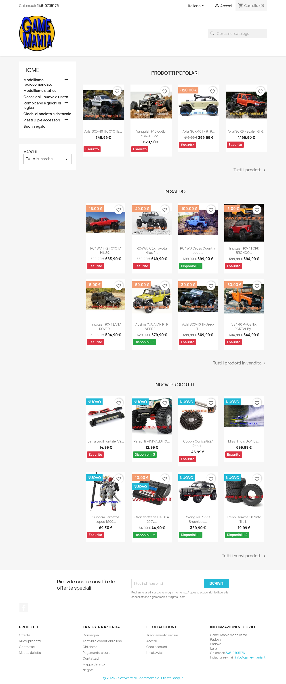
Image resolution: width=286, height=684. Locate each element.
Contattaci (27, 647)
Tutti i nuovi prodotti (244, 556)
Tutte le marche (47, 159)
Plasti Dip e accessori (41, 120)
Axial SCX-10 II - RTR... (199, 131)
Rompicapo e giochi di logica (42, 105)
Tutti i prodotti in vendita (240, 363)
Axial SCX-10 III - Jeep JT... (198, 326)
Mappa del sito (30, 652)
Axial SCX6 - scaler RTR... (246, 131)
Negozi (88, 670)
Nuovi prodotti (30, 641)
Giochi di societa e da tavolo (47, 114)
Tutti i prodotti (250, 170)
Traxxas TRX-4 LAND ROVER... (105, 326)
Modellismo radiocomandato (37, 82)
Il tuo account (161, 627)
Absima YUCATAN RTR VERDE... (151, 326)
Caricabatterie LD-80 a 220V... (152, 519)
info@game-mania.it (250, 657)
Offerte (24, 635)
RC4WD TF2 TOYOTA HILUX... (105, 250)
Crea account (156, 647)
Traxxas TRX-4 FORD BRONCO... (243, 250)
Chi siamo (90, 647)
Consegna (91, 635)
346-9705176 (48, 5)
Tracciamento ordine (162, 635)
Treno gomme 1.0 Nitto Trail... (244, 519)
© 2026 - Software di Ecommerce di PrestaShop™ (143, 678)
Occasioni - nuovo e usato (45, 97)
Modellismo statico (40, 90)
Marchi (30, 152)
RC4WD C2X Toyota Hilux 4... (152, 250)
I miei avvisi (154, 652)
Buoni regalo (34, 126)
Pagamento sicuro (97, 652)
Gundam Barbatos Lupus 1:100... (106, 519)
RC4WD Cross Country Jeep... (198, 250)
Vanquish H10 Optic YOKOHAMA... (151, 133)
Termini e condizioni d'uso (102, 641)
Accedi (151, 641)
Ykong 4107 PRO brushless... (198, 519)
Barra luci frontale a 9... (106, 441)
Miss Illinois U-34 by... (244, 441)
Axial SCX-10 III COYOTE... (103, 131)
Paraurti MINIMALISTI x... (152, 441)
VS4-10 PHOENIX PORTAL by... (244, 326)
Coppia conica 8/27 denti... (198, 443)
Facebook (23, 607)
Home (31, 70)
